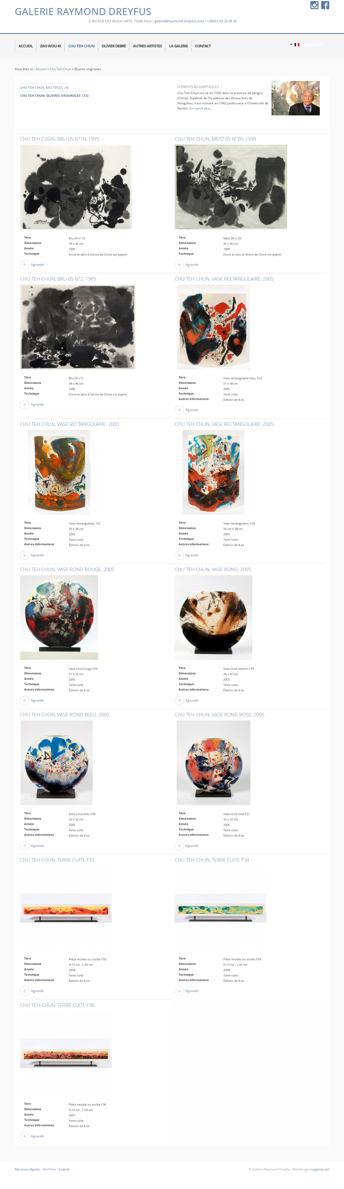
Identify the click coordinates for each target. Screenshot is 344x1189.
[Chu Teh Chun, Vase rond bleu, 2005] (56, 764)
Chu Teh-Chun (60, 69)
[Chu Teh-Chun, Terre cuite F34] (220, 909)
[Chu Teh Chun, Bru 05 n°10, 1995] (76, 188)
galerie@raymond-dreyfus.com (179, 21)
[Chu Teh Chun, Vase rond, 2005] (213, 618)
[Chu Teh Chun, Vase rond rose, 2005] (213, 764)
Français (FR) (311, 44)
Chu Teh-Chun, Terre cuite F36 (57, 1005)
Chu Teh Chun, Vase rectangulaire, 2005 (224, 279)
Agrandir (37, 264)
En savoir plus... (201, 108)
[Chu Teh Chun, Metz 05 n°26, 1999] (231, 188)
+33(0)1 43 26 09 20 (222, 21)
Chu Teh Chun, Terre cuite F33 (57, 860)
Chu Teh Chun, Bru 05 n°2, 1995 (58, 279)
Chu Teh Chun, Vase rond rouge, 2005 (67, 569)
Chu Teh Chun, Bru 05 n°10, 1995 (59, 139)
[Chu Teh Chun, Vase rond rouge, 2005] (59, 618)
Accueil (41, 69)
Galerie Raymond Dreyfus (83, 11)
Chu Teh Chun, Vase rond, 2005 (213, 569)
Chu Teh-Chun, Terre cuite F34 (212, 860)
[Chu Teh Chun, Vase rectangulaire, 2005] (213, 328)
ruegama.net (319, 1169)
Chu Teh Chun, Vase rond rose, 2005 (219, 714)
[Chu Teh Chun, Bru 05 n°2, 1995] (77, 328)
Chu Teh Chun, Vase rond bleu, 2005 (64, 714)
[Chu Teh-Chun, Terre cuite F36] (66, 1054)
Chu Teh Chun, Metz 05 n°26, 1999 (215, 139)
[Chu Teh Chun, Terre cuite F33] (66, 909)
